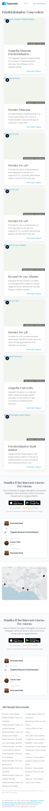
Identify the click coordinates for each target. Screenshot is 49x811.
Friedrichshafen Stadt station (22, 448)
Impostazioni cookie (8, 804)
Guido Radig (32, 43)
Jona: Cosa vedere (33, 783)
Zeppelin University (20, 387)
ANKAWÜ (31, 439)
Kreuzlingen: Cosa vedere (35, 746)
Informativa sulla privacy (33, 802)
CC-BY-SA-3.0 (39, 102)
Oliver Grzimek (29, 158)
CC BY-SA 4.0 (39, 381)
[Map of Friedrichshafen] (24, 583)
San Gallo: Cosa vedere (34, 736)
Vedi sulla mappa (33, 71)
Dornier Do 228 (18, 165)
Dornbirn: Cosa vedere (34, 757)
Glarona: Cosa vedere (34, 779)
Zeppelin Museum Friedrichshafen (19, 52)
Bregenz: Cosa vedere (34, 743)
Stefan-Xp (30, 102)
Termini (41, 800)
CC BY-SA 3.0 (39, 439)
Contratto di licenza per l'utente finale (13, 802)
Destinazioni (34, 800)
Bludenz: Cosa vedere (34, 768)
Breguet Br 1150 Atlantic (23, 276)
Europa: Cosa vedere (10, 714)
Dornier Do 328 (18, 332)
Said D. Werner (29, 381)
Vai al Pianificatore (39, 4)
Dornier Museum (19, 109)
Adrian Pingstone (28, 269)
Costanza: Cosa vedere (34, 739)
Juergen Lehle (29, 325)
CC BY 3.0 (41, 43)
